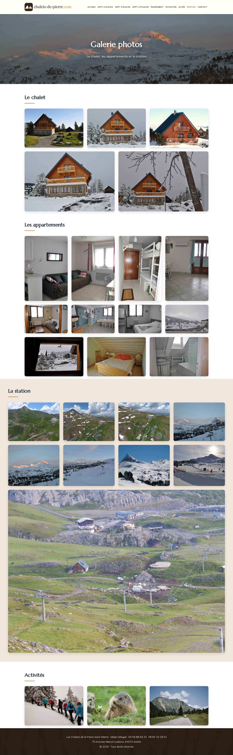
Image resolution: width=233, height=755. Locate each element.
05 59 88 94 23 (137, 736)
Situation (171, 7)
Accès (181, 7)
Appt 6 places (122, 7)
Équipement (157, 7)
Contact (202, 7)
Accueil (91, 7)
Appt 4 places (105, 7)
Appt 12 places (140, 7)
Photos (191, 7)
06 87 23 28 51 (158, 736)
